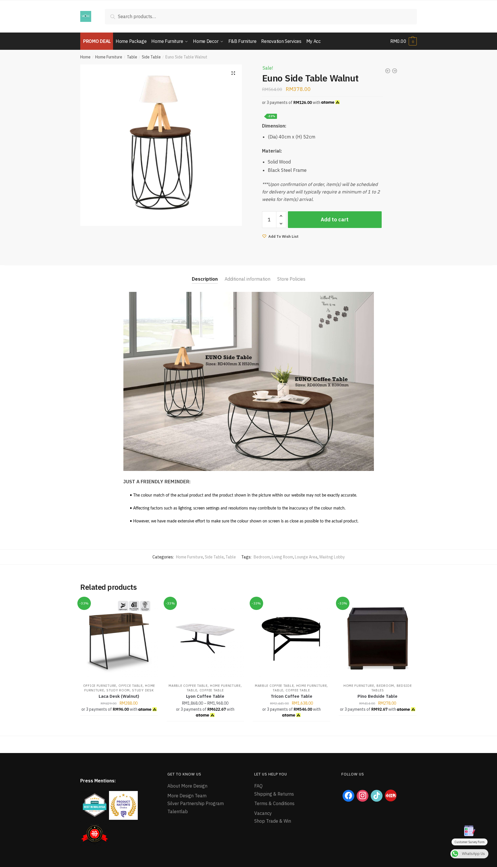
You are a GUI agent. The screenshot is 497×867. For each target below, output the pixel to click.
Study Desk (143, 690)
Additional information (247, 279)
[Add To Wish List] (150, 606)
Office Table (130, 686)
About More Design (187, 786)
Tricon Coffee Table (291, 696)
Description (205, 279)
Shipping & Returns (274, 794)
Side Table (151, 57)
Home (85, 57)
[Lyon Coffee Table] (205, 638)
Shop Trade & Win (272, 821)
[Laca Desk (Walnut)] (119, 638)
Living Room (282, 557)
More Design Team (187, 795)
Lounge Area (306, 557)
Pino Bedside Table (377, 696)
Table (132, 57)
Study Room (118, 690)
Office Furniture (99, 686)
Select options (205, 728)
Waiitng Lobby (332, 557)
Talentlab (177, 811)
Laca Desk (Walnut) (119, 696)
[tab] (205, 274)
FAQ (258, 786)
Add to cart (335, 219)
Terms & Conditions (274, 803)
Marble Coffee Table (188, 686)
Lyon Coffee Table (205, 696)
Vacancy (263, 813)
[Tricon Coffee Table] (291, 638)
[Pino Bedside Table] (377, 638)
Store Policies (291, 279)
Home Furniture (108, 57)
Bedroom (262, 557)
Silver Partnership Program (195, 803)
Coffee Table (212, 690)
